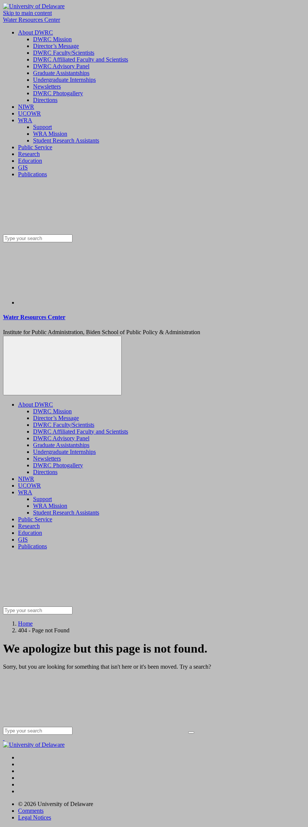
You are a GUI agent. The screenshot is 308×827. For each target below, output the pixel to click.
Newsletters (47, 86)
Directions (45, 100)
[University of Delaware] (34, 6)
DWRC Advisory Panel (61, 66)
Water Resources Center (31, 20)
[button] (4, 738)
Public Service (35, 147)
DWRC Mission (52, 39)
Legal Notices (34, 817)
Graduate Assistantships (61, 73)
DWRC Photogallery (58, 93)
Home (25, 623)
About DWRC (35, 32)
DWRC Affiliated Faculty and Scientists (80, 59)
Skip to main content (27, 13)
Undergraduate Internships (64, 80)
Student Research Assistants (66, 140)
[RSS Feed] (74, 302)
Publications (32, 174)
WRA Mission (50, 134)
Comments (31, 810)
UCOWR (29, 113)
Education (30, 161)
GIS (23, 167)
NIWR (26, 107)
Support (42, 127)
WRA (25, 120)
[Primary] (62, 365)
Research (29, 154)
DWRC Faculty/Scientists (63, 53)
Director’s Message (56, 46)
